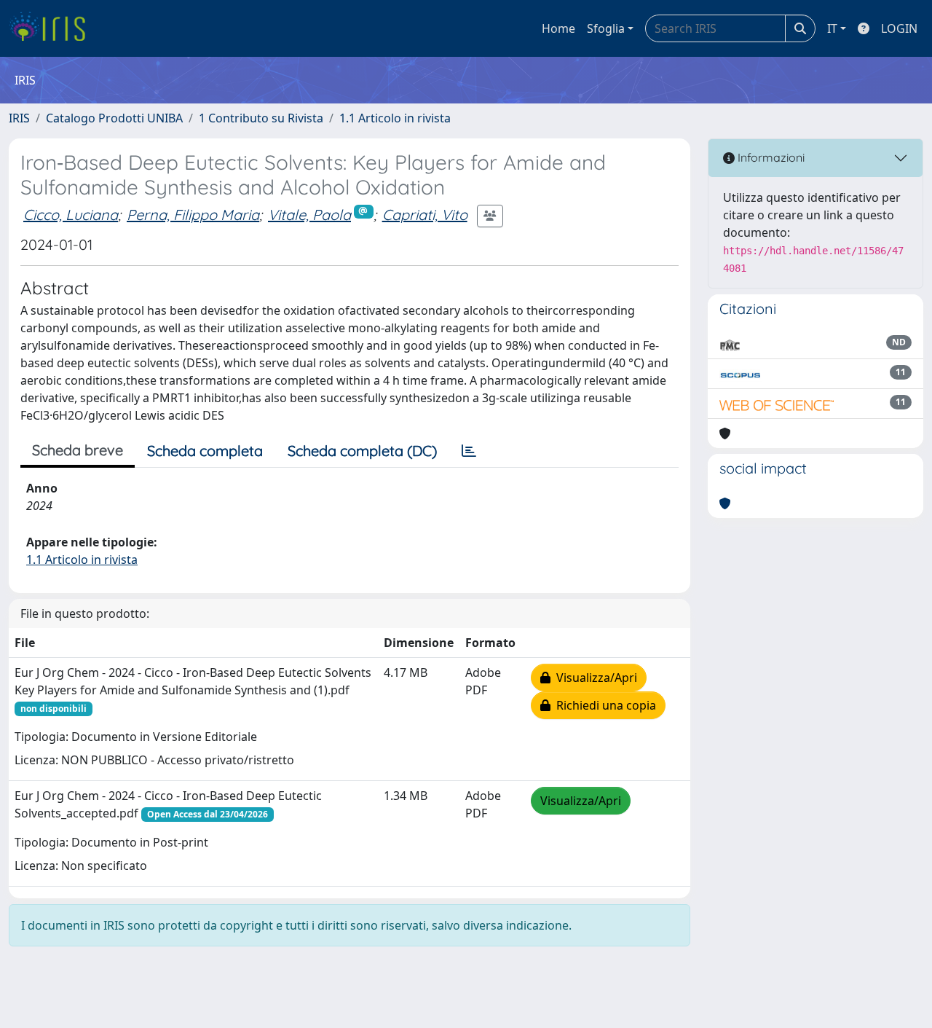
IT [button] (832, 28)
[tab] (469, 451)
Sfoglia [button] (606, 28)
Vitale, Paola (309, 214)
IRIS (19, 118)
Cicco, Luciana (70, 214)
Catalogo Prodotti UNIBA (114, 118)
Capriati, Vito (424, 214)
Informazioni (770, 157)
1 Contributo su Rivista (261, 118)
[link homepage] (53, 28)
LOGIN (899, 28)
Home (558, 28)
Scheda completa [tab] (205, 451)
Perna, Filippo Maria (193, 214)
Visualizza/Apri (593, 678)
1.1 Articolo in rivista (395, 118)
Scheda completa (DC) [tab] (362, 451)
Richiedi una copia (603, 705)
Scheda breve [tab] (77, 450)
